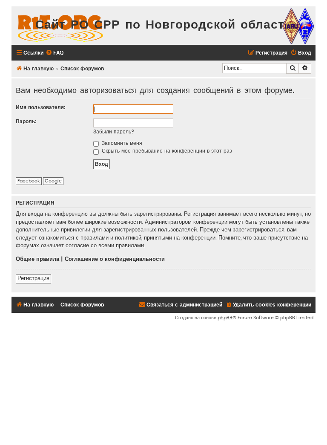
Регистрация (33, 278)
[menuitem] (54, 53)
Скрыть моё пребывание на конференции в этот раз (166, 150)
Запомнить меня (121, 143)
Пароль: (26, 121)
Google (53, 181)
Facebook (28, 181)
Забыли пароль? (114, 131)
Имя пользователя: (41, 107)
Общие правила (37, 259)
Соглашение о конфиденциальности (115, 259)
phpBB (225, 317)
